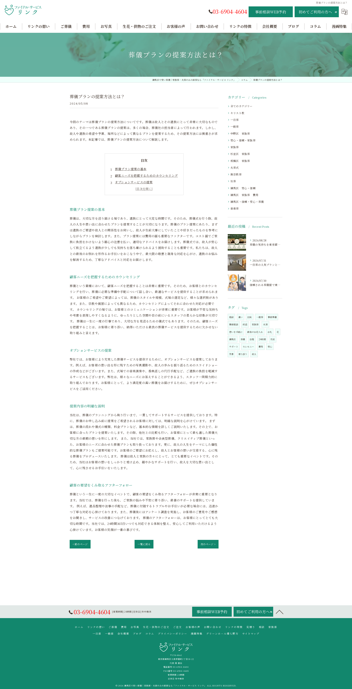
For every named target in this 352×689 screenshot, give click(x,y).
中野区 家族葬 (241, 133)
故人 (254, 354)
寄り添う (242, 354)
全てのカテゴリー (241, 106)
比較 (249, 317)
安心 (270, 346)
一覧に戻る (144, 544)
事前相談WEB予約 (270, 11)
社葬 (233, 181)
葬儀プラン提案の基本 (130, 169)
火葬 (265, 324)
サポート (233, 346)
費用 (260, 346)
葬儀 (243, 339)
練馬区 (232, 339)
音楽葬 (234, 208)
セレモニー (248, 346)
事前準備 (272, 317)
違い (240, 317)
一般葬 (236, 126)
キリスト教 (237, 113)
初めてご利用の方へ (315, 11)
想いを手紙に (236, 331)
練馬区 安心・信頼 (243, 188)
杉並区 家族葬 (240, 154)
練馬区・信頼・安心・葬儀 (247, 202)
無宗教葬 (236, 174)
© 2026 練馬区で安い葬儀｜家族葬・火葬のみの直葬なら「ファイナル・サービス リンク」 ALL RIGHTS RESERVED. (176, 685)
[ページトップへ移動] (279, 611)
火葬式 (234, 167)
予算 (231, 354)
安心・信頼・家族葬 (243, 140)
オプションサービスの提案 (134, 182)
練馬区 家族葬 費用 (244, 195)
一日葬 (234, 120)
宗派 (272, 339)
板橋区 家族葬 (240, 161)
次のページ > (208, 544)
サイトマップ (250, 633)
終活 (245, 324)
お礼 (269, 331)
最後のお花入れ (255, 331)
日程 (252, 339)
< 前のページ (80, 544)
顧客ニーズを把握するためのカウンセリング (146, 175)
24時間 (262, 339)
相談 (231, 317)
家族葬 (234, 147)
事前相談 (233, 324)
